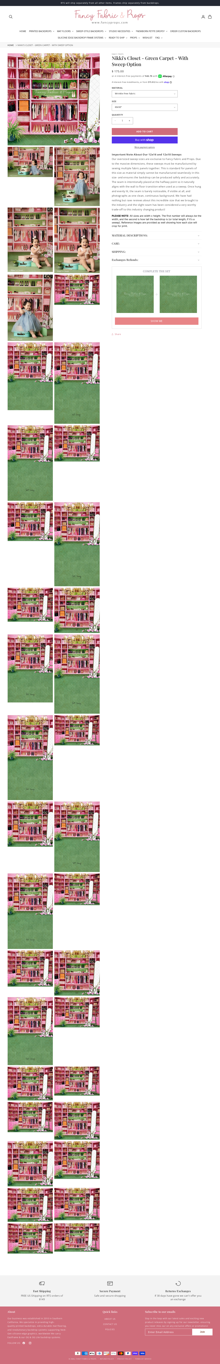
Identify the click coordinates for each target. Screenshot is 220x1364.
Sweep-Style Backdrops (89, 31)
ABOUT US (110, 1318)
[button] (10, 16)
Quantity (117, 114)
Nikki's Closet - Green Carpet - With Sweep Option (45, 45)
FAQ (157, 37)
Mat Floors (64, 31)
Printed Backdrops (40, 31)
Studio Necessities (119, 31)
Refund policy (107, 1359)
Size (114, 101)
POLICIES (110, 1329)
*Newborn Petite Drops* (150, 31)
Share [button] (118, 334)
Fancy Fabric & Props (86, 1359)
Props (133, 37)
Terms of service (143, 1359)
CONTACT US (110, 1324)
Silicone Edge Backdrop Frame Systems (80, 37)
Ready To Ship (117, 37)
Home (10, 45)
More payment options (145, 147)
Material (117, 87)
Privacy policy (124, 1359)
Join (202, 1332)
